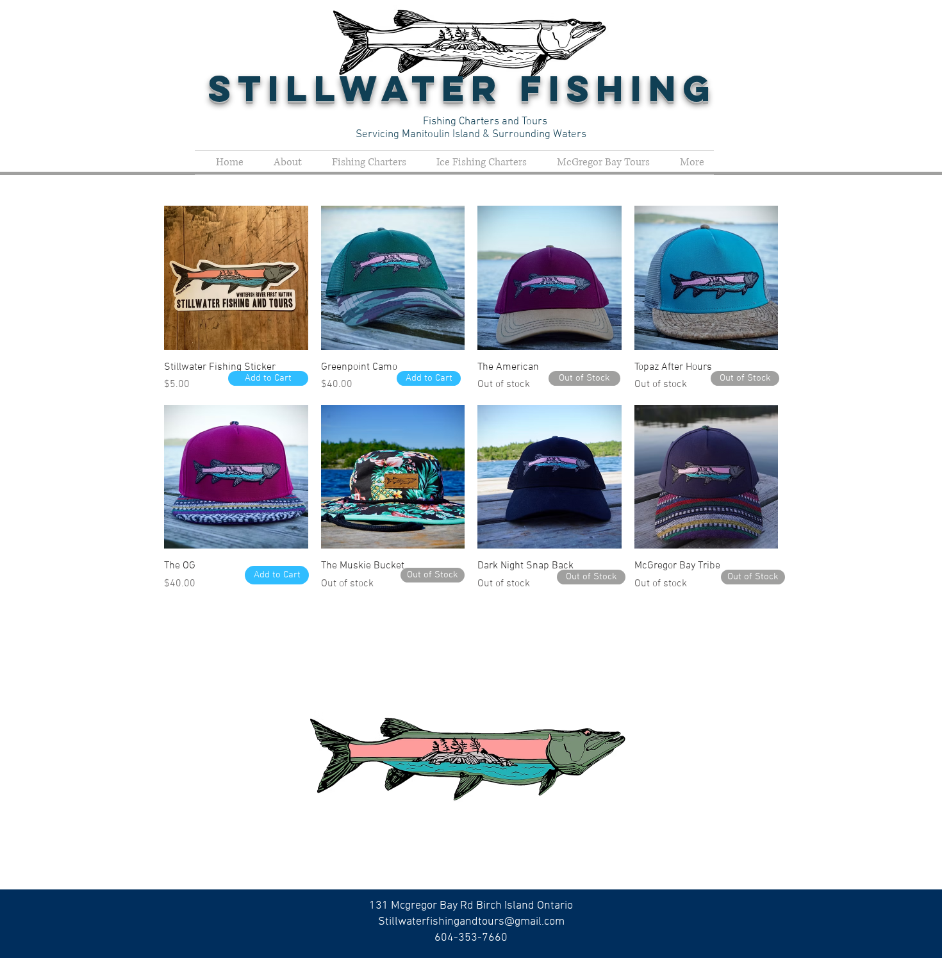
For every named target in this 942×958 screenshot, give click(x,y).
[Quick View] (236, 278)
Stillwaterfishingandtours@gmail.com (471, 922)
